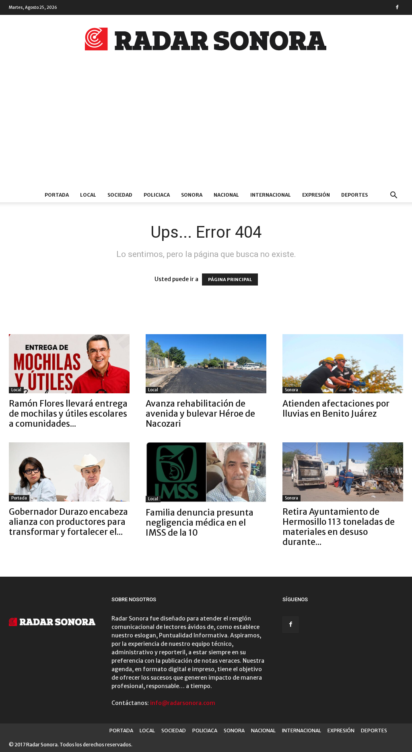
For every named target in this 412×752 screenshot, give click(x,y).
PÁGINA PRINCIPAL (230, 279)
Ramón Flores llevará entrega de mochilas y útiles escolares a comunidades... (68, 413)
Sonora (291, 389)
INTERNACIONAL (270, 195)
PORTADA (57, 195)
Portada (19, 498)
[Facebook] (397, 7)
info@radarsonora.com (182, 703)
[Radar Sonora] (206, 41)
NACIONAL (226, 195)
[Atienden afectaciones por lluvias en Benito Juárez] (342, 363)
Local (16, 389)
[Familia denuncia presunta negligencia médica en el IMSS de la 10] (206, 472)
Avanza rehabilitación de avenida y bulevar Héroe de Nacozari (200, 413)
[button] (393, 196)
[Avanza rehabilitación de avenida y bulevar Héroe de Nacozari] (206, 363)
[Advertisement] (206, 127)
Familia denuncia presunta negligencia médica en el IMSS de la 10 (199, 522)
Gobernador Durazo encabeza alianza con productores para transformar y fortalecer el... (68, 521)
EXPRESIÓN (316, 195)
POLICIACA (157, 195)
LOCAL (88, 195)
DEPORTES (354, 195)
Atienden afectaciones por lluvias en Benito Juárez (335, 408)
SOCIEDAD (119, 195)
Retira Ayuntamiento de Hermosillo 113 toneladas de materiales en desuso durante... (338, 526)
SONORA (191, 195)
